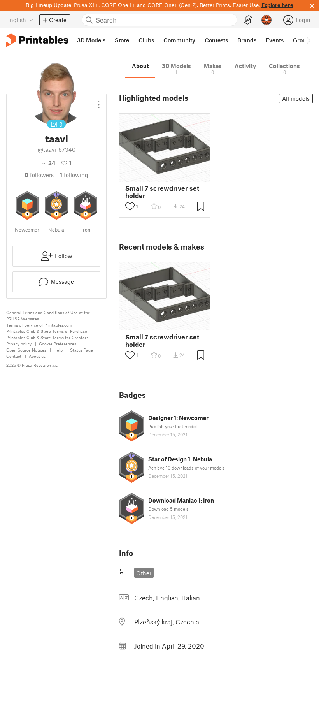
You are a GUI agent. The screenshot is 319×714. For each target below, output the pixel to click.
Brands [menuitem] (246, 40)
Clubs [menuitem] (146, 40)
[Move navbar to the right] (308, 40)
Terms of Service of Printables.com (39, 324)
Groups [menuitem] (302, 40)
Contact (13, 356)
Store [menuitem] (122, 40)
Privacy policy (19, 343)
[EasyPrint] (248, 20)
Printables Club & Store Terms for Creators (47, 337)
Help (58, 349)
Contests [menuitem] (216, 40)
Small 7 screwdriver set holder (162, 192)
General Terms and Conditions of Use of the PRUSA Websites (48, 315)
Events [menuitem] (275, 40)
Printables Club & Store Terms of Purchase (46, 331)
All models (296, 98)
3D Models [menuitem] (91, 40)
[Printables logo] (37, 40)
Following (74, 174)
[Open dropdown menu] (99, 101)
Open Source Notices (26, 349)
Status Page (81, 349)
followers (39, 174)
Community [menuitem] (179, 40)
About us (37, 356)
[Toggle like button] (130, 206)
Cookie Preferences (57, 343)
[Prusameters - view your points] (266, 20)
